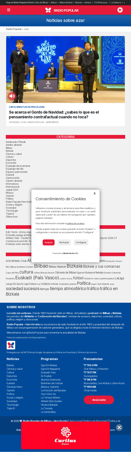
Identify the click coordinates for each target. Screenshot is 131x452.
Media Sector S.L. (71, 253)
